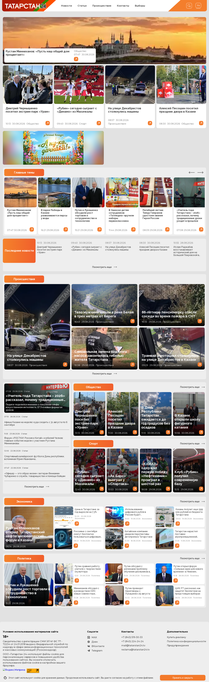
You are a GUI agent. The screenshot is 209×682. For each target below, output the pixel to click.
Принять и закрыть (182, 677)
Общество (93, 387)
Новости (66, 5)
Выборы (140, 5)
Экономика (24, 501)
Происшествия (101, 5)
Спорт (93, 443)
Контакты (123, 5)
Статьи (82, 5)
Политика (24, 558)
